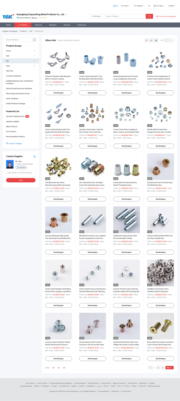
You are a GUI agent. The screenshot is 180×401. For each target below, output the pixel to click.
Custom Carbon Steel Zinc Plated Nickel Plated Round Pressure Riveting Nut (57, 344)
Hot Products (30, 383)
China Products (42, 383)
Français (54, 386)
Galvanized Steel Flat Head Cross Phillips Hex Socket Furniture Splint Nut (126, 344)
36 (59, 368)
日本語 (113, 386)
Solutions (52, 25)
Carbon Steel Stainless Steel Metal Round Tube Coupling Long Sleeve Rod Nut (58, 291)
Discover (67, 25)
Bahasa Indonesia (154, 386)
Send (21, 180)
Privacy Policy (126, 391)
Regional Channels (119, 383)
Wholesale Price (93, 383)
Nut (7, 61)
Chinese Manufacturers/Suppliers (61, 383)
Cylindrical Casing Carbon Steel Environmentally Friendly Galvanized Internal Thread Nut (125, 238)
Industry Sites (105, 383)
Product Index (132, 383)
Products (24, 25)
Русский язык (64, 386)
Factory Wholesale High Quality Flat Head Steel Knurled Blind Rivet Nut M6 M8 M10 (58, 238)
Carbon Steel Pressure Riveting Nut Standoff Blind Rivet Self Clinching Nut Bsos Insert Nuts (92, 291)
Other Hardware (12, 98)
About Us (38, 25)
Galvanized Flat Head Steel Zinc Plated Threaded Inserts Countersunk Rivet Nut (125, 185)
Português (45, 386)
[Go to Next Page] (171, 40)
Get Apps (159, 6)
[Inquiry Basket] (149, 6)
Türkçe (134, 386)
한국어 (106, 386)
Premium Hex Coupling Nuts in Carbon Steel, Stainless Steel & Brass (158, 79)
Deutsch (81, 386)
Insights (152, 383)
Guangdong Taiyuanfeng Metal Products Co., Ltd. (41, 14)
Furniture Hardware (13, 76)
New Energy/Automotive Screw (18, 93)
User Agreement (103, 391)
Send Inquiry (58, 93)
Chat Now (22, 167)
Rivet (8, 66)
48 (64, 368)
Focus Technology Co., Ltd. (74, 391)
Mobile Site (143, 383)
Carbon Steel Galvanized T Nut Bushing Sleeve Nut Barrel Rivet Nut (91, 79)
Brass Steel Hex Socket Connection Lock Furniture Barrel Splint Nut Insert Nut (160, 344)
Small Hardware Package (15, 103)
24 (53, 368)
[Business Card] (35, 156)
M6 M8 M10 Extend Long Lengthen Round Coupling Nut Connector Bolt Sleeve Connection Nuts (92, 238)
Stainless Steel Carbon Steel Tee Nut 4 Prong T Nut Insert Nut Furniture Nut (91, 132)
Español (36, 386)
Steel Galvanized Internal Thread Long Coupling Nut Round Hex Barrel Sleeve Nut (125, 79)
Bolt (7, 56)
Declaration (115, 391)
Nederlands (91, 386)
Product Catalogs (15, 143)
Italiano (74, 386)
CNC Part (9, 71)
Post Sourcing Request (167, 16)
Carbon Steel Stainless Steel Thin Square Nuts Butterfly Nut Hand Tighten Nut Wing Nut (57, 132)
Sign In (115, 6)
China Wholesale (80, 383)
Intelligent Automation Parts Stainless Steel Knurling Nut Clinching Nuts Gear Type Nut (158, 291)
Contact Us (82, 25)
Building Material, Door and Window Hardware (19, 82)
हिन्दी (119, 386)
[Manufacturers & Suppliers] (18, 5)
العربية (99, 386)
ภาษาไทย (126, 386)
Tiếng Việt (142, 386)
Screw (8, 51)
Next (168, 367)
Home (8, 25)
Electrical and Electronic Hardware (19, 88)
